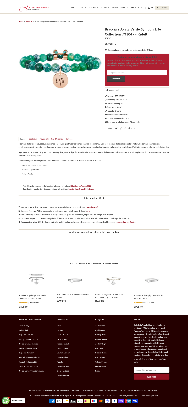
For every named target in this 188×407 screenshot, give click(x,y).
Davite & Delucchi (63, 353)
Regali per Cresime (26, 335)
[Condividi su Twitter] (116, 128)
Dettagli (23, 139)
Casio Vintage (62, 348)
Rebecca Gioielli (63, 344)
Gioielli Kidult (62, 335)
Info (133, 7)
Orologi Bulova (63, 375)
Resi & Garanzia (57, 139)
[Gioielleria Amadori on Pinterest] (142, 8)
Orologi (93, 7)
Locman (60, 330)
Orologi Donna (101, 339)
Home (73, 8)
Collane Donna (101, 362)
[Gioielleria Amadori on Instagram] (146, 8)
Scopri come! (92, 207)
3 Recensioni (33, 303)
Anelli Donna (100, 330)
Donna (91, 189)
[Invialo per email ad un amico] (134, 128)
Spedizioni (33, 139)
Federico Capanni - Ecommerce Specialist (142, 396)
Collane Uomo (100, 366)
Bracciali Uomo (101, 357)
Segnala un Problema (151, 390)
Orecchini (99, 348)
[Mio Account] (149, 8)
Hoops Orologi (62, 357)
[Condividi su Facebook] (120, 128)
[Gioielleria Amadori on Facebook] (139, 8)
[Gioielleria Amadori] (35, 8)
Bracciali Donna (101, 353)
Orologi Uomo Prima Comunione (31, 371)
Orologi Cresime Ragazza (28, 344)
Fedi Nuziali (23, 330)
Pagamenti (44, 139)
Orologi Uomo (100, 335)
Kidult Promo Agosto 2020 (80, 186)
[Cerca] (152, 8)
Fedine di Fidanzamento (28, 348)
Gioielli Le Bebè (63, 371)
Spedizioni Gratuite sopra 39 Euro (87, 390)
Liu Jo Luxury (62, 339)
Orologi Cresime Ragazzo (28, 339)
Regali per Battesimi (27, 353)
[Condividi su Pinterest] (125, 128)
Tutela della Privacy (126, 390)
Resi (101, 390)
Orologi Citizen (63, 366)
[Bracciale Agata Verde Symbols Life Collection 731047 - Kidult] (60, 68)
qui (88, 211)
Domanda (69, 139)
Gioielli (82, 7)
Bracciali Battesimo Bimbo (29, 357)
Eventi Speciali (120, 7)
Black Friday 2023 (81, 189)
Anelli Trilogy (24, 326)
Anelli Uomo (100, 326)
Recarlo (60, 362)
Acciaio (71, 189)
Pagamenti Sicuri (67, 390)
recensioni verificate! (126, 222)
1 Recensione (148, 303)
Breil (59, 326)
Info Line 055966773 (36, 390)
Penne (97, 371)
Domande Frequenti (52, 390)
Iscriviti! (116, 79)
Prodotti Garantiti (111, 390)
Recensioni (138, 390)
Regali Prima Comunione (28, 366)
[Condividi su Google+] (129, 128)
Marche (105, 7)
